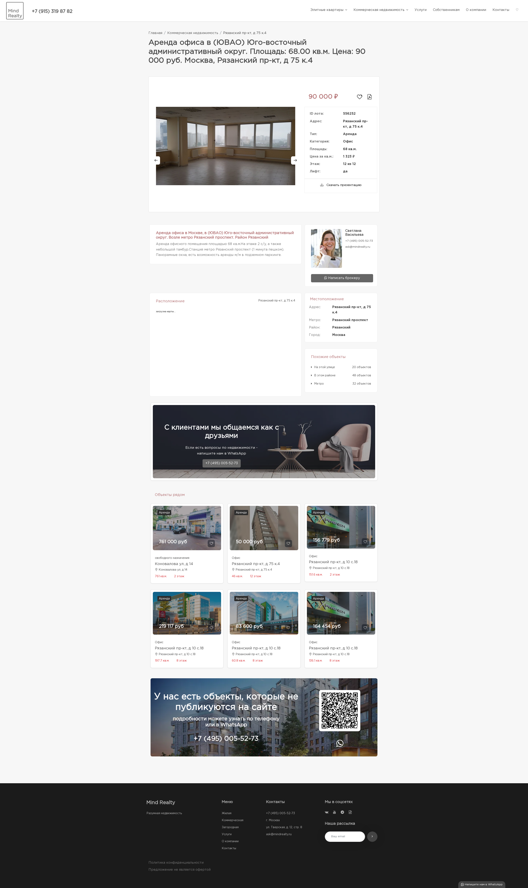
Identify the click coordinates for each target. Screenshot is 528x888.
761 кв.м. (161, 576)
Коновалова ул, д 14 (174, 564)
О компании (230, 841)
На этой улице (324, 367)
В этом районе (325, 375)
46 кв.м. (237, 576)
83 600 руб (249, 626)
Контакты (229, 848)
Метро (319, 384)
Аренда (164, 512)
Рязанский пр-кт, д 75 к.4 (256, 564)
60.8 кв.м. (238, 661)
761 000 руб (173, 542)
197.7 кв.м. (162, 661)
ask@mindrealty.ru (279, 834)
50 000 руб (249, 542)
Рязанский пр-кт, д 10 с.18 (333, 562)
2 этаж (179, 576)
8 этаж (182, 661)
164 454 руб (327, 626)
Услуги (227, 834)
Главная (155, 33)
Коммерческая (232, 820)
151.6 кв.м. (316, 575)
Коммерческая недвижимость (192, 33)
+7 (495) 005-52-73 (221, 463)
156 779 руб (326, 540)
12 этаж (255, 576)
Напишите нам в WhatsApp (483, 884)
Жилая (226, 813)
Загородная (230, 827)
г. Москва (273, 820)
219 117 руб (171, 626)
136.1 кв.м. (315, 661)
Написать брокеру (343, 278)
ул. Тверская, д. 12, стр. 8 (284, 827)
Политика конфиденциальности (176, 862)
